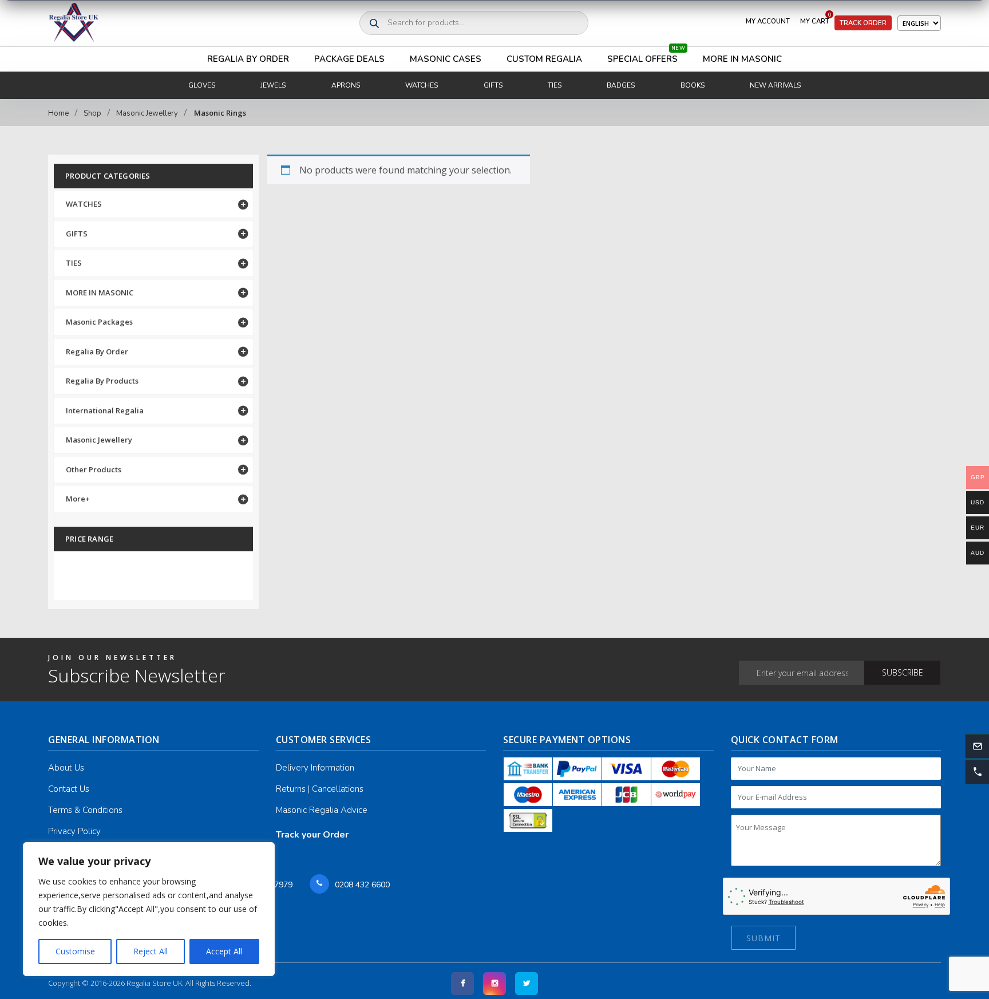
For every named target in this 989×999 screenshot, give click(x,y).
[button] (977, 772)
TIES (74, 263)
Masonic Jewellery (147, 113)
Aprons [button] (345, 85)
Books (693, 85)
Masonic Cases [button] (445, 59)
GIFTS (77, 233)
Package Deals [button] (349, 59)
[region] (149, 909)
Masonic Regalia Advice (321, 810)
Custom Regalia (544, 59)
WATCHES (84, 204)
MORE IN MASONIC (99, 292)
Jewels (273, 85)
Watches (421, 85)
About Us (66, 767)
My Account (768, 21)
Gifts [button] (493, 85)
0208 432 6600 (362, 884)
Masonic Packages (99, 322)
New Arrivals (775, 85)
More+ (78, 498)
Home (58, 113)
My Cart (815, 19)
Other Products (93, 469)
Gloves (201, 85)
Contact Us (68, 789)
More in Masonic (742, 59)
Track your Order (312, 834)
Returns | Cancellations (319, 789)
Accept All (224, 951)
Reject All (150, 951)
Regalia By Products (102, 381)
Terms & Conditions (85, 810)
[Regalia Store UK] (74, 23)
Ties (554, 85)
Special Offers (646, 56)
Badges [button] (621, 85)
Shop (92, 113)
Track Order (863, 22)
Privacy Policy (74, 831)
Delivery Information (315, 767)
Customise (75, 951)
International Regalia (105, 410)
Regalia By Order (248, 59)
